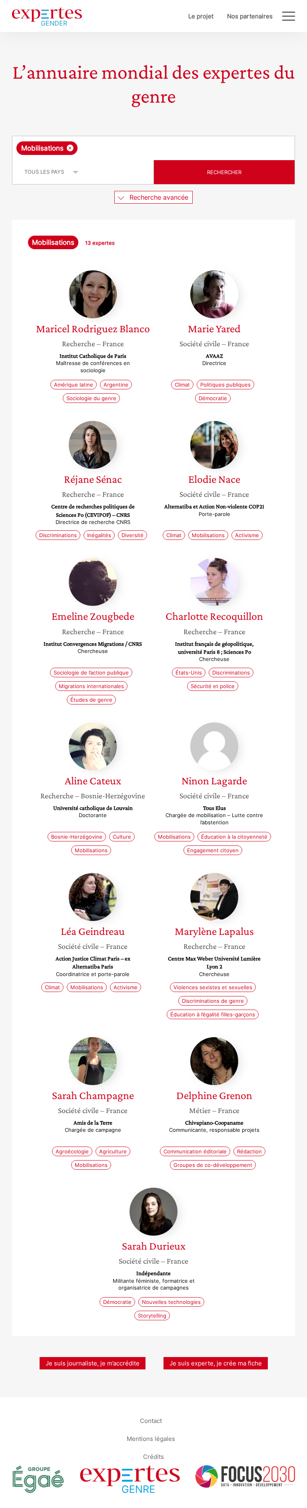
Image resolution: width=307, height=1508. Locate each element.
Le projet (200, 16)
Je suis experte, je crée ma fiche (215, 1363)
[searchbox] (142, 148)
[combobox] (153, 148)
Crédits (153, 1456)
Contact (151, 1420)
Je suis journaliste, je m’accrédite (93, 1363)
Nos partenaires (250, 16)
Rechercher (224, 172)
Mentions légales (151, 1438)
